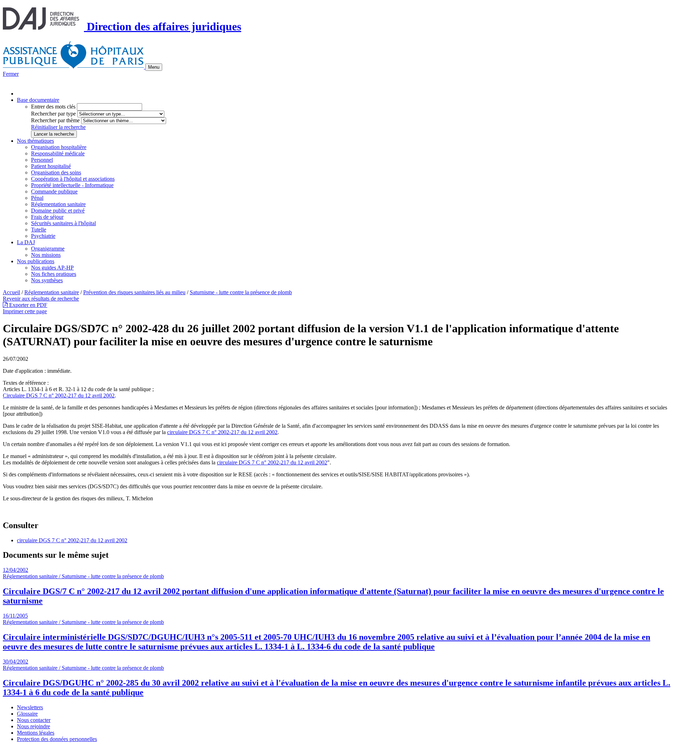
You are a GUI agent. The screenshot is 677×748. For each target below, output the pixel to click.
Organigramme (48, 249)
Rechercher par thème (55, 120)
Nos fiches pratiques (53, 274)
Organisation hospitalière (58, 147)
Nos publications (35, 261)
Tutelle (38, 230)
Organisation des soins (56, 172)
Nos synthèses (47, 280)
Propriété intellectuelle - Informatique (72, 185)
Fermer (11, 74)
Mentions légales (35, 733)
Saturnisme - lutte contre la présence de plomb (241, 292)
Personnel (42, 160)
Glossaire (27, 714)
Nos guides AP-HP (52, 268)
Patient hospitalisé (51, 166)
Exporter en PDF (27, 305)
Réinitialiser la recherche (58, 127)
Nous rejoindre (33, 726)
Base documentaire (38, 100)
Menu (153, 67)
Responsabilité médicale (58, 153)
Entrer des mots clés (53, 107)
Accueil (11, 292)
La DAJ (26, 242)
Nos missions (46, 255)
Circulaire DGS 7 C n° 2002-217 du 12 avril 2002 (59, 395)
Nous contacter (33, 720)
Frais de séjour (47, 217)
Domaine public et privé (58, 211)
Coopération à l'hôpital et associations (73, 179)
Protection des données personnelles (57, 739)
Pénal (37, 198)
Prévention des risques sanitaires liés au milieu (134, 292)
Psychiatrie (43, 236)
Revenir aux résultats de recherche (41, 299)
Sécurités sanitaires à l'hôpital (63, 223)
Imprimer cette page (25, 311)
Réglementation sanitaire (58, 204)
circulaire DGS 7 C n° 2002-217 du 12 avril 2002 (272, 462)
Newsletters (30, 707)
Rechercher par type (53, 114)
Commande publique (54, 191)
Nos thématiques (35, 141)
